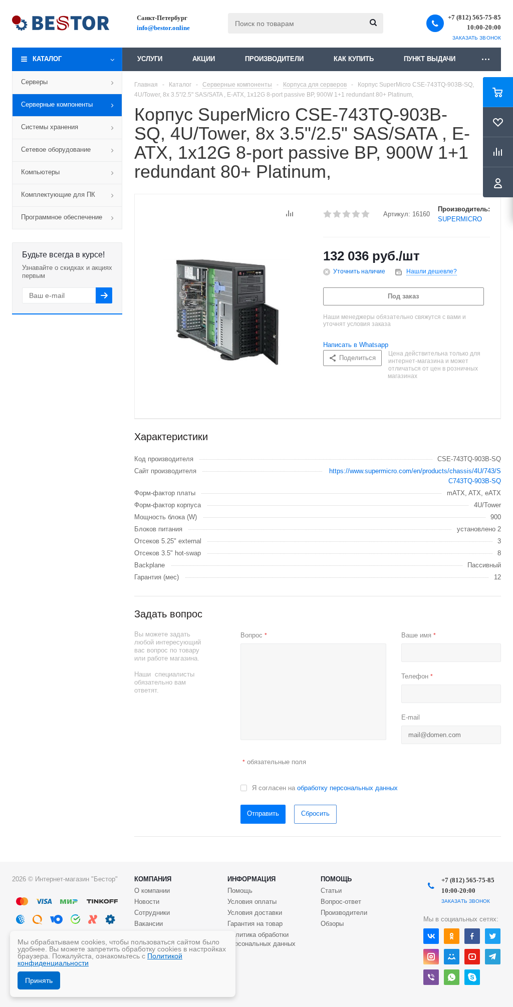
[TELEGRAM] (492, 956)
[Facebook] (472, 936)
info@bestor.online (163, 28)
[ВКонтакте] (431, 936)
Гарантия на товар (255, 923)
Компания (152, 879)
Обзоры (332, 923)
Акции (203, 59)
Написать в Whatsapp (355, 345)
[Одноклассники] (451, 936)
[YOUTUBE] (472, 956)
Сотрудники (152, 912)
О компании (152, 890)
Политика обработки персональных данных (261, 939)
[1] (328, 214)
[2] (337, 214)
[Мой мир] (451, 956)
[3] (347, 214)
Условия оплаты (252, 901)
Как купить (354, 59)
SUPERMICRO (460, 219)
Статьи (331, 890)
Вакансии (148, 923)
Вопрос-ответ (341, 901)
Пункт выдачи (429, 59)
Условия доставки (254, 912)
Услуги (149, 59)
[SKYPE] (472, 977)
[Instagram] (431, 956)
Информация (251, 879)
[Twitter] (492, 936)
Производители (274, 59)
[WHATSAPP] (451, 977)
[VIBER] (431, 977)
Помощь (336, 879)
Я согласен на (325, 788)
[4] (356, 214)
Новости (146, 901)
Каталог (47, 59)
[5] (366, 214)
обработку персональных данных (347, 788)
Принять (39, 980)
